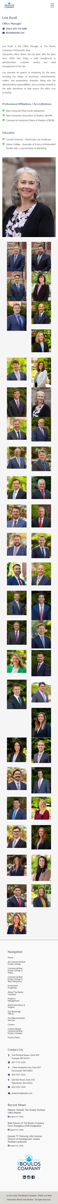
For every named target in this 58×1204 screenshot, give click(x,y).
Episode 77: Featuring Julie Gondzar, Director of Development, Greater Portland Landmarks (25, 1139)
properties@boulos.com (22, 1093)
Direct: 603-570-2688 (16, 28)
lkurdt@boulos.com (15, 32)
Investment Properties (13, 986)
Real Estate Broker (25, 1199)
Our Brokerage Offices (14, 1012)
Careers (11, 1024)
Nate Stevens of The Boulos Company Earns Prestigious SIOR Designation (26, 1124)
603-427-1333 (19, 1074)
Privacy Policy (14, 1037)
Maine (41, 1195)
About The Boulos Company (15, 993)
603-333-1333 (19, 1086)
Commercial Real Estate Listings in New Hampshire (15, 979)
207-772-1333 (19, 1062)
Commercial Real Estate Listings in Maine (15, 970)
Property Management (13, 999)
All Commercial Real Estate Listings (16, 962)
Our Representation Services (16, 1019)
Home (10, 957)
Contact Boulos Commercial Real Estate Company (15, 1031)
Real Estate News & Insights (16, 1006)
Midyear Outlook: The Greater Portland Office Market (26, 1111)
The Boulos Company (27, 1195)
